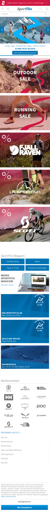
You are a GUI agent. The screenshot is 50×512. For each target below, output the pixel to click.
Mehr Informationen (8, 497)
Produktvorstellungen (37, 268)
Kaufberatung (13, 261)
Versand (4, 458)
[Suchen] (45, 14)
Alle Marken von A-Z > (10, 432)
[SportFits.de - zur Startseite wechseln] (24, 9)
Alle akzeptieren (24, 507)
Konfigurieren (24, 501)
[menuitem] (41, 9)
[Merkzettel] (40, 9)
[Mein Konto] (8, 9)
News (37, 261)
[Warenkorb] (47, 9)
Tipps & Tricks (13, 268)
